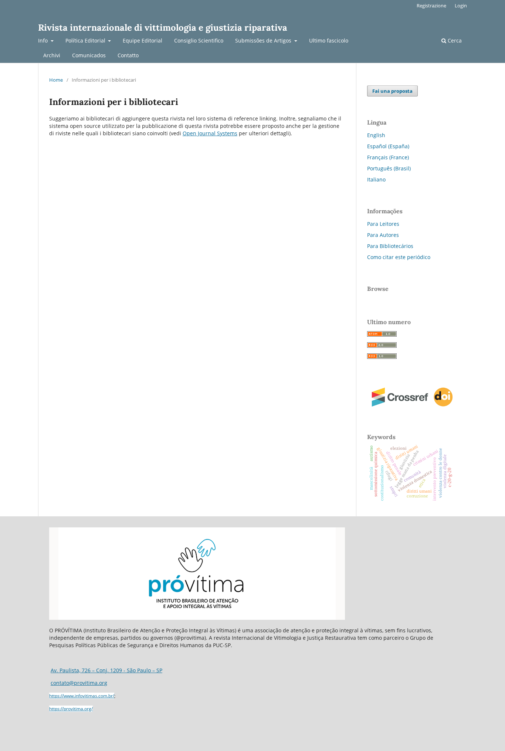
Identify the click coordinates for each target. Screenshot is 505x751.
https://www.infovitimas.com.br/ (81, 696)
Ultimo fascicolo (328, 40)
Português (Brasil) (389, 168)
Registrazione (431, 5)
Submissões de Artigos (264, 40)
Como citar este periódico (398, 257)
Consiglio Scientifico (198, 40)
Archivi (51, 55)
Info (43, 40)
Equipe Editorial (142, 40)
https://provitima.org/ (71, 709)
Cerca (454, 40)
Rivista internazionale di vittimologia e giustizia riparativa (162, 27)
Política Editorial (86, 40)
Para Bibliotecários (390, 245)
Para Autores (383, 234)
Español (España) (388, 146)
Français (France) (388, 157)
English (376, 135)
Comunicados (89, 55)
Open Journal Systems (210, 133)
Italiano (376, 179)
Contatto (128, 55)
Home (56, 80)
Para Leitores (383, 223)
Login (461, 5)
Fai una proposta (392, 91)
